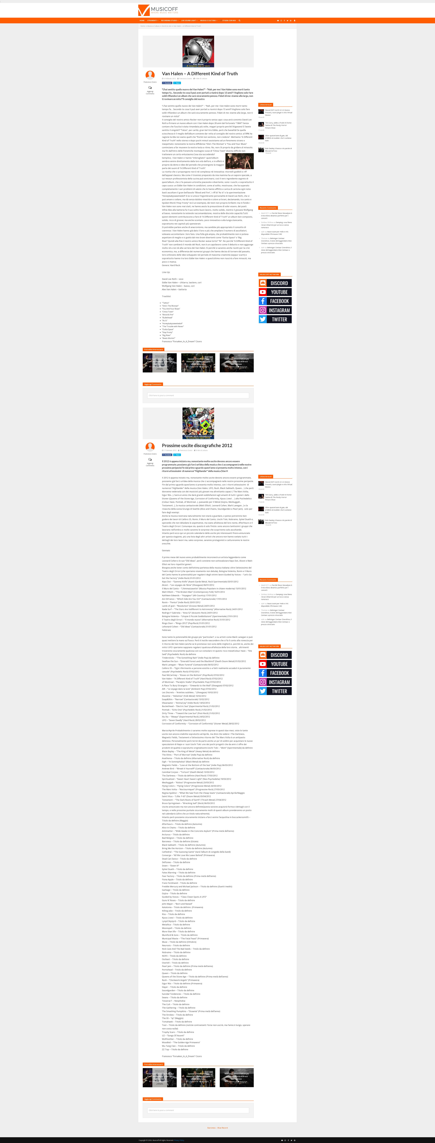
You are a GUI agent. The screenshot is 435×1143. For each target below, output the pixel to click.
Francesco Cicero (150, 82)
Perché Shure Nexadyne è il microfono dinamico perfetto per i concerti (276, 215)
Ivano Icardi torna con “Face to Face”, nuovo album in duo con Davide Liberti (160, 361)
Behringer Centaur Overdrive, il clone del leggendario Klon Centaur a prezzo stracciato (276, 240)
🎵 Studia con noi (228, 20)
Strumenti (152, 20)
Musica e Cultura (208, 20)
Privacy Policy (179, 1140)
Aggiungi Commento (150, 92)
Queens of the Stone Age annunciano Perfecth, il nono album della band (198, 361)
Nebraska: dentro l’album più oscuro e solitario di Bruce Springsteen (237, 361)
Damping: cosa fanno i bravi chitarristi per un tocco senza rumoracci (276, 224)
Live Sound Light (188, 20)
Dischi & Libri (166, 26)
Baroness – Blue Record (217, 1128)
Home (142, 20)
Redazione (165, 367)
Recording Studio (169, 20)
